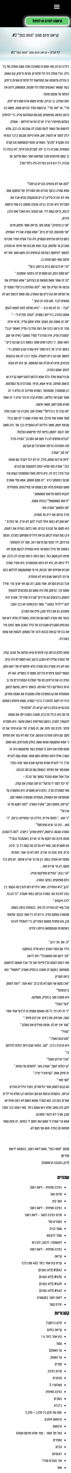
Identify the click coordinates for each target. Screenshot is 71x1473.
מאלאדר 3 (55, 1385)
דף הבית (55, 52)
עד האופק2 (55, 1350)
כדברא (58, 1405)
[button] (57, 6)
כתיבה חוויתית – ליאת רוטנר (45, 1187)
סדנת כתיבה (55, 1371)
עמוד (59, 1343)
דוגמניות (57, 1454)
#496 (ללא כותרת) (50, 1277)
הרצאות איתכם (53, 1419)
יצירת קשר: (55, 1304)
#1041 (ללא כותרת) (50, 1270)
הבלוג (58, 1447)
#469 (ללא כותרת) (50, 1284)
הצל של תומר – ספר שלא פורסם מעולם (39, 1433)
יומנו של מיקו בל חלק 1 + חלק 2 (43, 1412)
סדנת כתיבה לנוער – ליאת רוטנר (43, 1215)
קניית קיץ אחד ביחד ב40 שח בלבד (41, 1263)
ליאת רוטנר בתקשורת (49, 1297)
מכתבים (57, 1378)
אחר (59, 1467)
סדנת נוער (56, 1194)
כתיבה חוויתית (54, 1392)
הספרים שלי (55, 1221)
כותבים (58, 1398)
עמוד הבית (56, 1228)
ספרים (58, 1364)
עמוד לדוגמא (54, 1235)
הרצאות (57, 1426)
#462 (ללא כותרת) (50, 1290)
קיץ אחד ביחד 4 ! (51, 1336)
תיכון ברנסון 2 (54, 1323)
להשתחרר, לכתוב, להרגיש (47, 1242)
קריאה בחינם (54, 1330)
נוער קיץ (57, 1201)
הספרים (57, 1440)
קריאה (58, 1256)
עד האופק (56, 1357)
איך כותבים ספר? (52, 1460)
